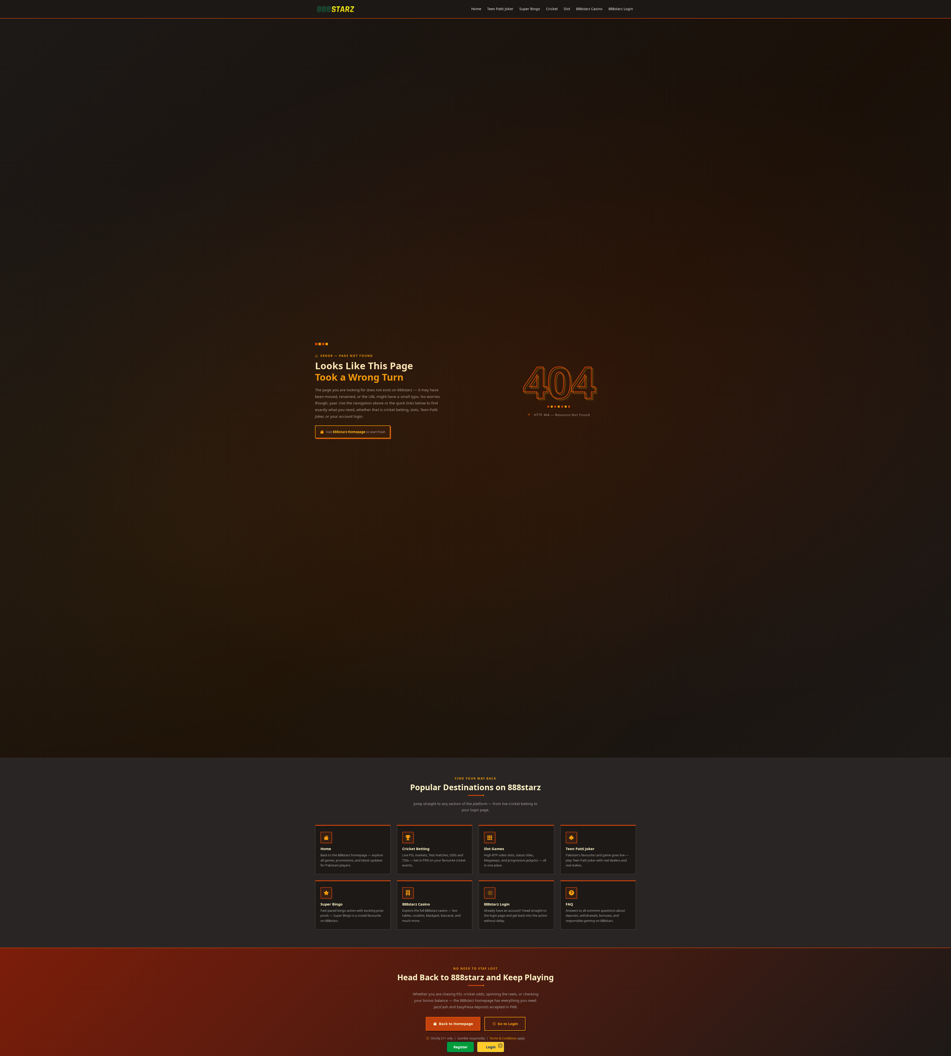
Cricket (552, 8)
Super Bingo (529, 8)
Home (476, 8)
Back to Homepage (456, 1023)
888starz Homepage (349, 432)
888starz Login (620, 8)
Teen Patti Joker (500, 8)
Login (491, 1047)
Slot (567, 8)
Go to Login (508, 1023)
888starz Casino (589, 8)
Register (460, 1047)
